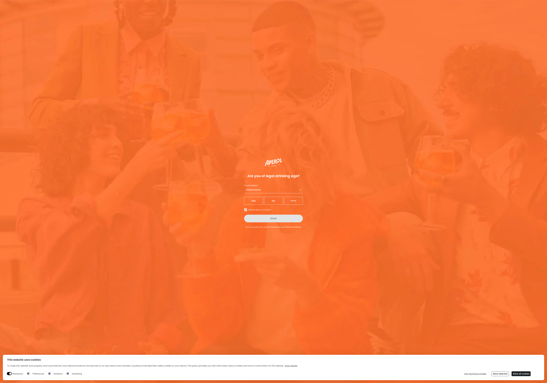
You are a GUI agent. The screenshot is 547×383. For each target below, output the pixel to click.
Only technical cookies (475, 374)
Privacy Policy (275, 227)
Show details (291, 366)
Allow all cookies (521, 373)
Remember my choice (259, 209)
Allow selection (500, 373)
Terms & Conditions (293, 227)
